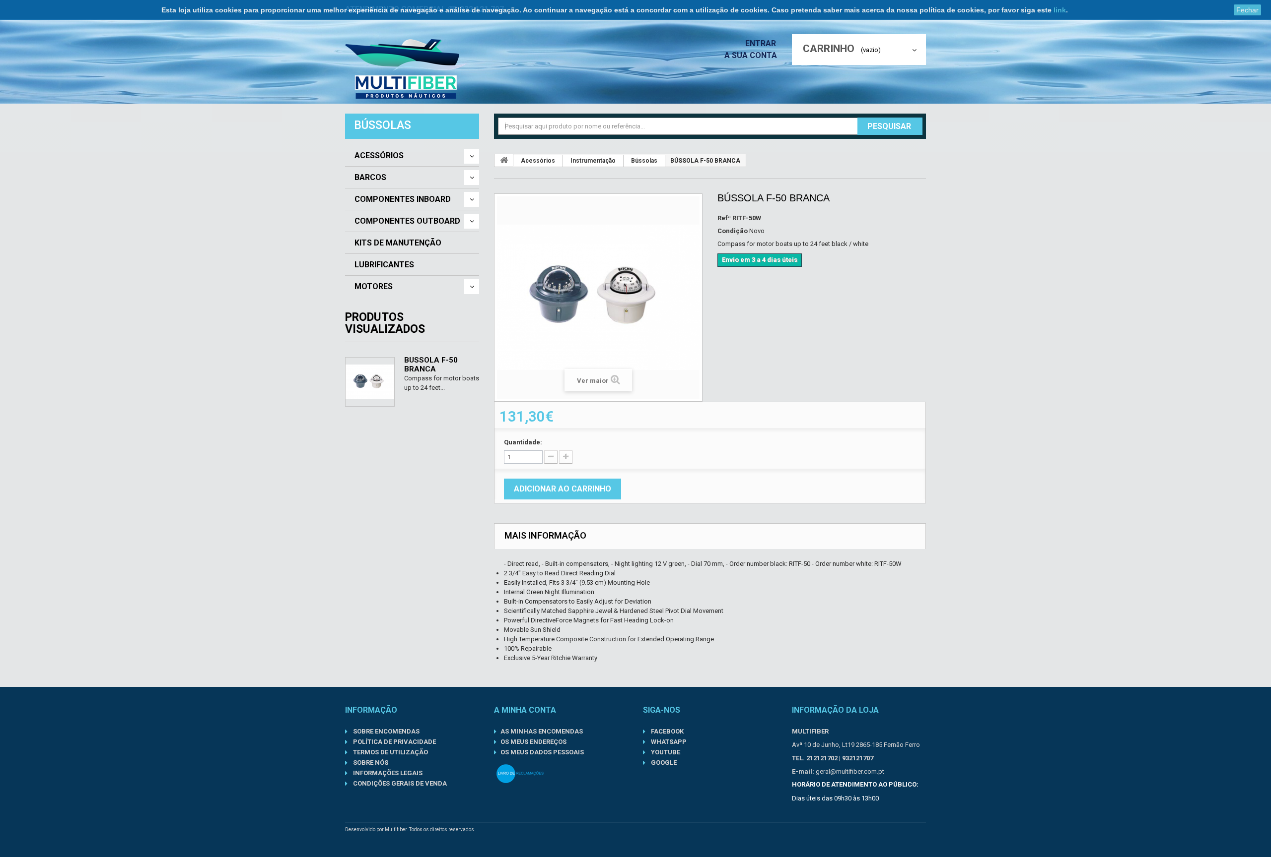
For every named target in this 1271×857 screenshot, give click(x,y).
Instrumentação (593, 160)
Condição (732, 231)
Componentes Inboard (402, 199)
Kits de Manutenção (397, 243)
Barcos (370, 177)
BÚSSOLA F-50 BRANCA (431, 364)
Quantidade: (523, 442)
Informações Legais (387, 773)
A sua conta (750, 55)
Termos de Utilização (390, 752)
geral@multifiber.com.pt (850, 771)
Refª (724, 218)
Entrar (761, 43)
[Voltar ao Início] (503, 160)
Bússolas (644, 160)
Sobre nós (370, 762)
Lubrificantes (384, 264)
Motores (373, 286)
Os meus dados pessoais (542, 752)
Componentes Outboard (407, 221)
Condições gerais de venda (399, 783)
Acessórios (379, 155)
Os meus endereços (533, 741)
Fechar (1247, 10)
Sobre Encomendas (386, 731)
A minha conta (525, 710)
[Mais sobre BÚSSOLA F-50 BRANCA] (370, 382)
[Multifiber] (406, 69)
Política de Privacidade (394, 741)
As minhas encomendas (541, 731)
